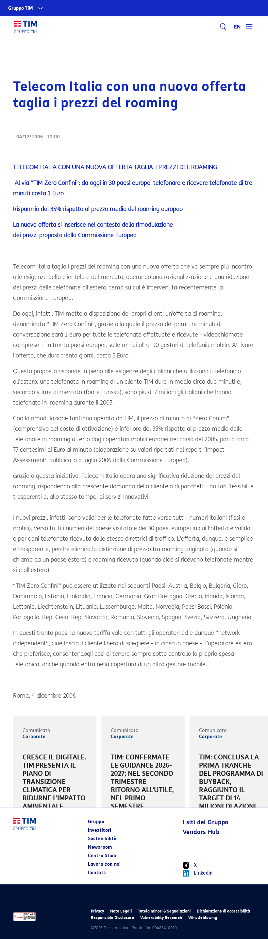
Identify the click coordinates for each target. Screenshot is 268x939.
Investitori (99, 830)
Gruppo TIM (20, 8)
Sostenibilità (102, 839)
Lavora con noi (104, 864)
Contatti (97, 873)
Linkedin (203, 873)
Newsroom (100, 847)
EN (237, 27)
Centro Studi (102, 856)
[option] (54, 783)
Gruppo (96, 822)
